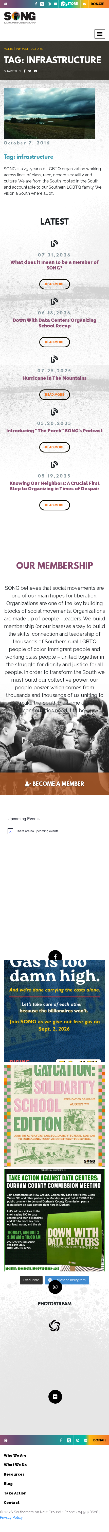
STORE (72, 3)
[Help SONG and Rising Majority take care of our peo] (54, 1011)
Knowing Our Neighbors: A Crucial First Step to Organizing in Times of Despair (55, 486)
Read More (54, 284)
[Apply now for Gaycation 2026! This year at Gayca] (54, 1116)
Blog (8, 1484)
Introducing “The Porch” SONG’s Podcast (54, 430)
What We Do (15, 1465)
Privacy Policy (11, 1517)
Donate (97, 4)
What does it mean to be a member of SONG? (54, 265)
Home (8, 49)
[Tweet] (29, 71)
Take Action (15, 1493)
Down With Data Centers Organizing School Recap (54, 322)
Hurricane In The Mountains (55, 378)
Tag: (28, 157)
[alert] (33, 831)
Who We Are (15, 1455)
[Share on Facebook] (24, 71)
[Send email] (35, 71)
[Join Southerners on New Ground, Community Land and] (54, 1220)
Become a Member (58, 784)
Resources (14, 1474)
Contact (12, 1503)
